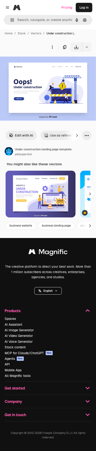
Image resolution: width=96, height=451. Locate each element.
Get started (15, 388)
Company (13, 401)
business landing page (56, 225)
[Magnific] (48, 252)
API (7, 364)
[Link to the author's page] (9, 152)
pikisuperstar (23, 154)
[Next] (77, 135)
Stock (22, 33)
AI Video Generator (19, 336)
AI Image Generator (19, 330)
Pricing (66, 7)
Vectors (36, 33)
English (48, 291)
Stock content (15, 347)
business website (21, 225)
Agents (14, 359)
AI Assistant (13, 324)
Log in (84, 7)
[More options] (52, 47)
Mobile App (13, 370)
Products (13, 310)
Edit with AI (24, 135)
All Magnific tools (18, 376)
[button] (48, 291)
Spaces (10, 319)
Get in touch (15, 414)
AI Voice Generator (19, 341)
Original (29, 62)
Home (9, 33)
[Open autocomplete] (10, 20)
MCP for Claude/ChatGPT (28, 353)
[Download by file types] (86, 47)
